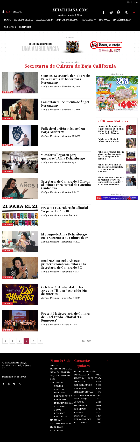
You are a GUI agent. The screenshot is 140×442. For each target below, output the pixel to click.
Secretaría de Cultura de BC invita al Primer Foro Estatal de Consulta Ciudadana (66, 184)
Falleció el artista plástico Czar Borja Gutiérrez (63, 130)
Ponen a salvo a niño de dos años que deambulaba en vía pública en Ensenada (110, 168)
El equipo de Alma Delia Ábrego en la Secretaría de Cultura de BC (65, 236)
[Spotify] (118, 12)
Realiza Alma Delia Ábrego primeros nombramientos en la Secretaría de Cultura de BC (63, 264)
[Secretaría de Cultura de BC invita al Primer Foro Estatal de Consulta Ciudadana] (20, 188)
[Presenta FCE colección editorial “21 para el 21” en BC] (20, 215)
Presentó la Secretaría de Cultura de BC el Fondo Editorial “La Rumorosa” (65, 316)
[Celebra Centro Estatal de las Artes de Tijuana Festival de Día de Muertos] (20, 294)
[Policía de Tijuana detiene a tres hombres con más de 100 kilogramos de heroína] (131, 156)
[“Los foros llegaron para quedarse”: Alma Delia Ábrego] (20, 162)
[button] (134, 12)
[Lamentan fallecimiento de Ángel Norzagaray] (20, 109)
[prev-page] (5, 341)
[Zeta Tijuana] (70, 9)
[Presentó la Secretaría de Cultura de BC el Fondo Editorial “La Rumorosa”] (20, 320)
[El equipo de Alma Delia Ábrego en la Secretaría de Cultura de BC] (20, 241)
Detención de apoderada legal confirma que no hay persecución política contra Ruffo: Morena (111, 129)
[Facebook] (103, 12)
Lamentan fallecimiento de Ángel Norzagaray (65, 103)
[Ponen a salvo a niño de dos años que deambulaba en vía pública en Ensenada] (131, 169)
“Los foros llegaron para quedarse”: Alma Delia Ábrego (63, 156)
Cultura (8, 92)
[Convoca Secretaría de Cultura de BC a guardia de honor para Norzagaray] (20, 82)
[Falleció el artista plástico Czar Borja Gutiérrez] (20, 135)
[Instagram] (111, 12)
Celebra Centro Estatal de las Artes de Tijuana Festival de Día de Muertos (64, 290)
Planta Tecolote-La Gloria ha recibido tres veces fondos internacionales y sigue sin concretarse (111, 181)
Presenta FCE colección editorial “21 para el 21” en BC (64, 209)
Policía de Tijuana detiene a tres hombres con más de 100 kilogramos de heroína (111, 155)
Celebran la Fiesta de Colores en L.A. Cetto (108, 140)
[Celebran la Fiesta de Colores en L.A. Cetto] (131, 143)
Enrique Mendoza (50, 86)
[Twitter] (126, 12)
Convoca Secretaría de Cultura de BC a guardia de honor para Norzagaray (65, 79)
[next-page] (40, 341)
